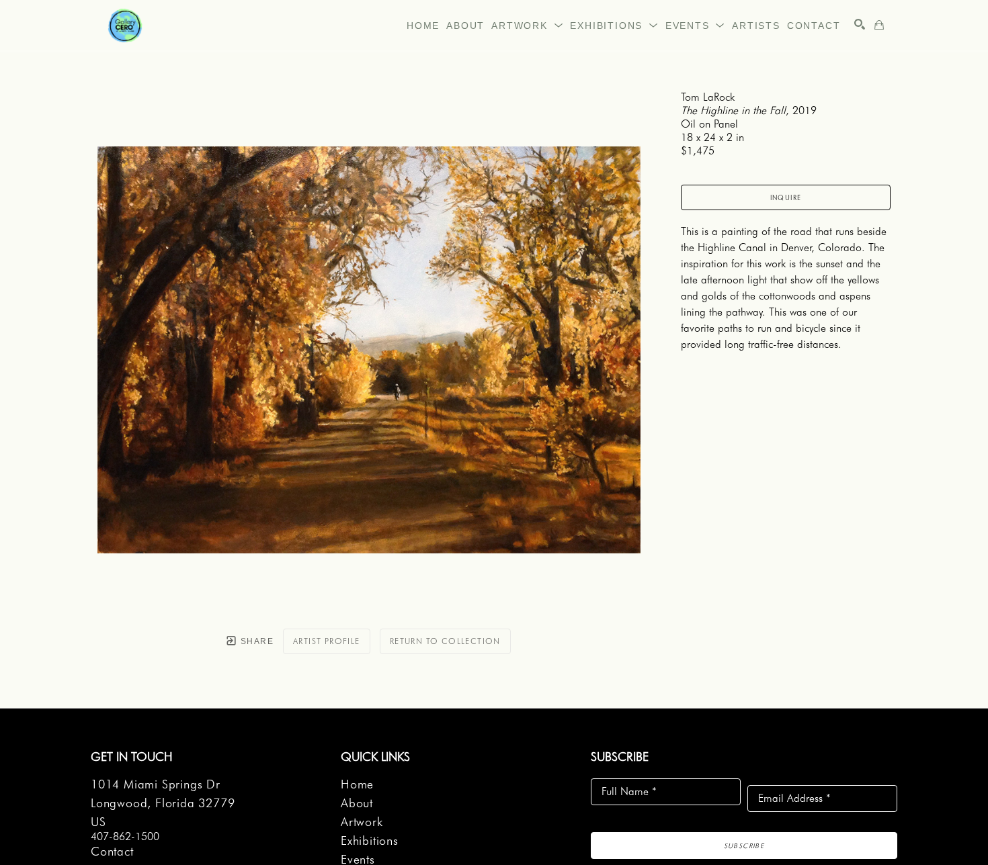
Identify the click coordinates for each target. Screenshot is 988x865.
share (256, 641)
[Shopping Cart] (879, 24)
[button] (527, 25)
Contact (112, 851)
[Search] (859, 24)
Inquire (786, 197)
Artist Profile (326, 641)
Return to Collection (445, 641)
